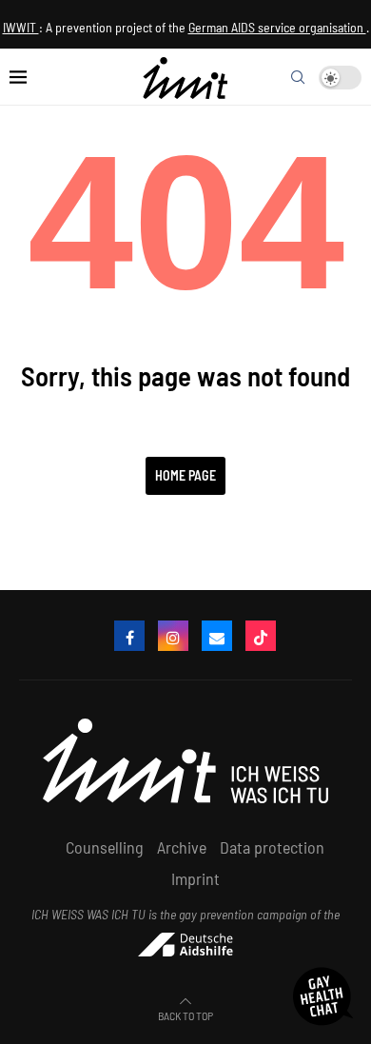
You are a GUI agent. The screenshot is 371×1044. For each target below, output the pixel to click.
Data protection (272, 847)
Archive (181, 847)
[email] (217, 635)
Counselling (105, 847)
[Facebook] (129, 635)
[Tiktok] (260, 635)
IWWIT (21, 27)
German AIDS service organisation (277, 27)
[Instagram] (173, 635)
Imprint (195, 878)
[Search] (297, 77)
